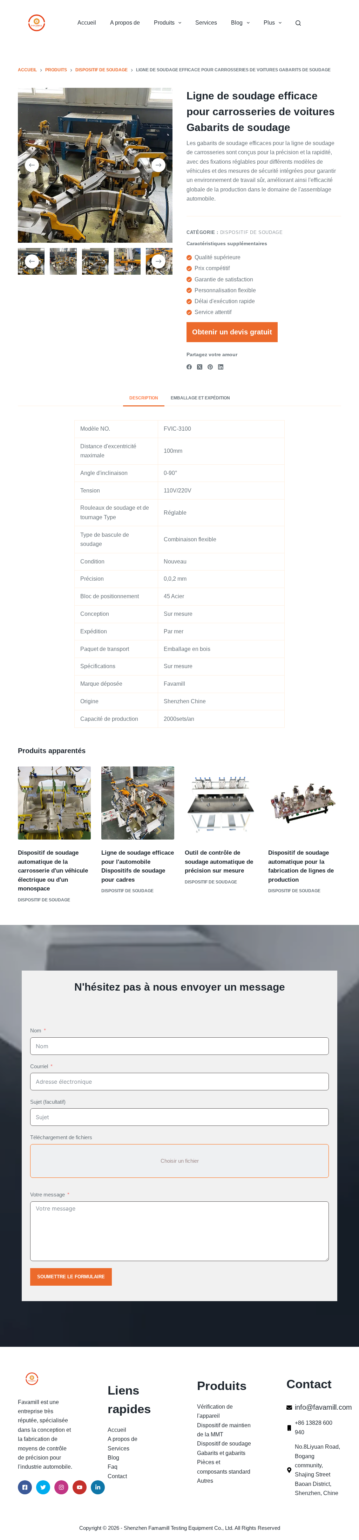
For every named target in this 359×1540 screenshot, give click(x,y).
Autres (205, 1481)
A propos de (125, 23)
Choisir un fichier (180, 1161)
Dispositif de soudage (251, 232)
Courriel (39, 1066)
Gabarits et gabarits (221, 1453)
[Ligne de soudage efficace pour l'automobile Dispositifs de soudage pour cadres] (137, 803)
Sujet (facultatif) (48, 1102)
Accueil (86, 23)
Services (206, 23)
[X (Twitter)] (199, 367)
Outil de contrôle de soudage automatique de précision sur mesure (219, 861)
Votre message (47, 1195)
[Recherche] (298, 23)
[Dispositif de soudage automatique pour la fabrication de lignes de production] (304, 803)
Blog (237, 23)
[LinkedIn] (220, 367)
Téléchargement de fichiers (61, 1137)
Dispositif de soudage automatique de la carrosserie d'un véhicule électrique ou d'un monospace (53, 870)
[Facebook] (189, 367)
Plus (269, 23)
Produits (164, 23)
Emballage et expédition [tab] (200, 398)
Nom (35, 1030)
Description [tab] (143, 398)
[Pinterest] (210, 367)
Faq (112, 1467)
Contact (117, 1476)
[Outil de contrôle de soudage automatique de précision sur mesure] (221, 803)
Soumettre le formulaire (71, 1276)
